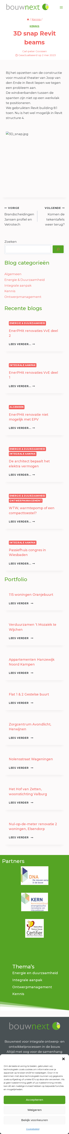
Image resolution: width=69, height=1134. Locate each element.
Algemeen (13, 274)
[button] (63, 1059)
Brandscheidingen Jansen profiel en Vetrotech (19, 216)
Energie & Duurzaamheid (24, 280)
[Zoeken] (58, 249)
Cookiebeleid (32, 1129)
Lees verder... (22, 344)
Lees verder (21, 603)
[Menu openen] (61, 7)
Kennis (34, 26)
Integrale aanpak (17, 285)
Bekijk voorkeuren (34, 1120)
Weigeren (34, 1110)
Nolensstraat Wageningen (31, 759)
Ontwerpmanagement (22, 297)
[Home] (28, 19)
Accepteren (34, 1099)
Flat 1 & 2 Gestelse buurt (29, 694)
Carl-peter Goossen (34, 51)
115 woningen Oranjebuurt (31, 595)
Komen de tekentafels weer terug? (55, 216)
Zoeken (10, 241)
